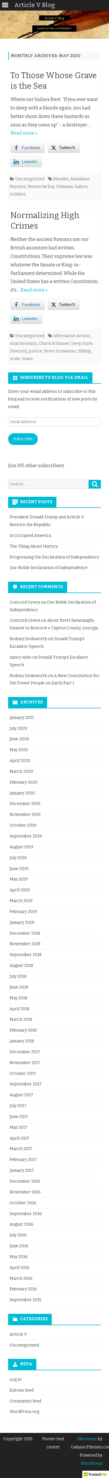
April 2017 (19, 1138)
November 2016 (25, 1192)
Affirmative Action (71, 335)
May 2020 (19, 749)
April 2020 (20, 760)
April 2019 (20, 890)
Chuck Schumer (54, 343)
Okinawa (64, 186)
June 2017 (19, 1116)
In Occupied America (30, 535)
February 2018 (23, 1030)
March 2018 (21, 1019)
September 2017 (26, 1084)
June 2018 (19, 987)
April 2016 (20, 1267)
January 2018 (22, 1041)
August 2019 (21, 847)
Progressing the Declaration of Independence (54, 557)
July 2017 (18, 1105)
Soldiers (18, 194)
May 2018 (18, 998)
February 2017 (23, 1159)
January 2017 (22, 1170)
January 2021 (22, 717)
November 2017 (25, 1062)
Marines (18, 186)
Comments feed (25, 1401)
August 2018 (21, 965)
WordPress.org (24, 1411)
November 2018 (25, 943)
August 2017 (21, 1094)
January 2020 (22, 793)
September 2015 (25, 1299)
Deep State (81, 343)
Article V (18, 1334)
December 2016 (25, 1181)
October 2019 (23, 825)
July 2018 (18, 976)
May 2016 (19, 1256)
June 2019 (19, 868)
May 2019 (19, 879)
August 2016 (21, 1224)
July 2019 (18, 857)
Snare (27, 358)
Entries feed (21, 1390)
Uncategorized (29, 179)
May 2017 (18, 1127)
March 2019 (21, 900)
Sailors (81, 186)
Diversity (18, 351)
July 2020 (18, 728)
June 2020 (19, 739)
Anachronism (23, 343)
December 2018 (25, 933)
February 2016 (23, 1289)
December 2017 (25, 1051)
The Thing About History (34, 546)
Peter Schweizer (60, 351)
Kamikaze (80, 179)
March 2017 (21, 1148)
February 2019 (23, 911)
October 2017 (23, 1073)
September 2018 (26, 954)
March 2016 (21, 1278)
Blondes (61, 179)
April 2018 (19, 1008)
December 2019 (25, 803)
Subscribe (23, 438)
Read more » (23, 133)
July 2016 (18, 1235)
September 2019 (26, 836)
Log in (16, 1379)
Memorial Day (41, 186)
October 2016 (23, 1202)
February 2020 (23, 782)
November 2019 (25, 814)
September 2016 (26, 1213)
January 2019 (22, 922)
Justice (35, 351)
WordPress (91, 1463)
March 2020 (21, 771)
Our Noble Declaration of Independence (48, 567)
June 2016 (19, 1246)
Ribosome (87, 1438)
